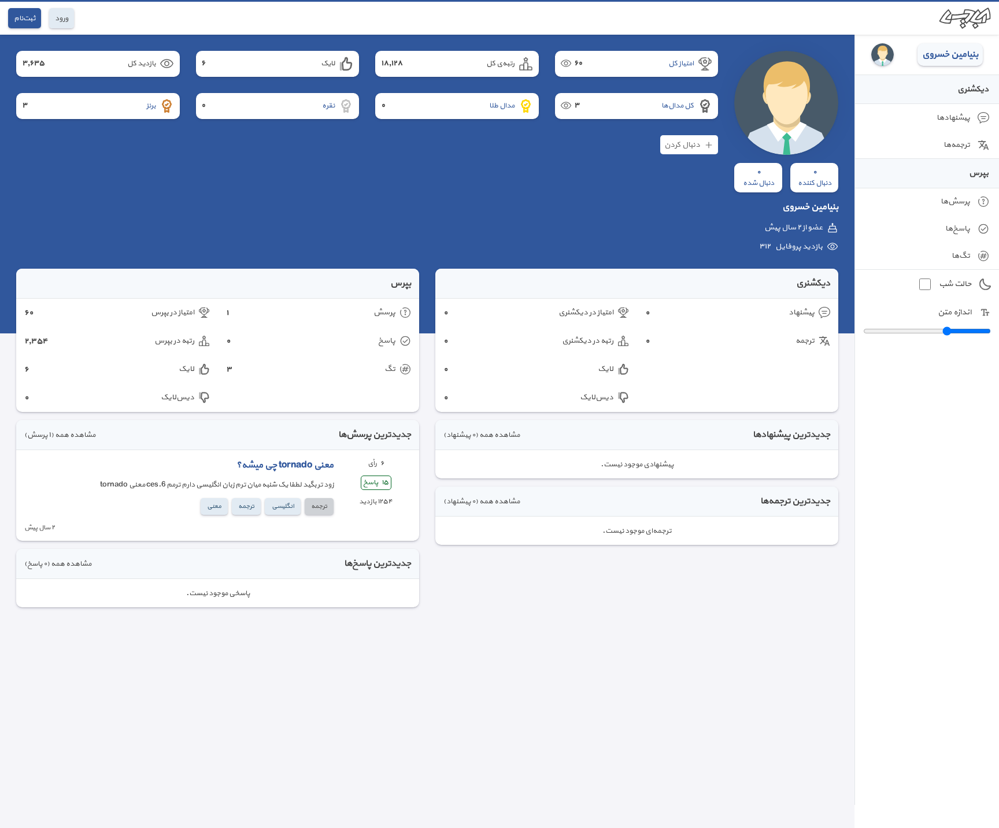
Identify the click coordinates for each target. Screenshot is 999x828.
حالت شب (955, 284)
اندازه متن (954, 312)
